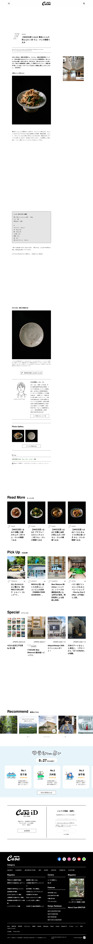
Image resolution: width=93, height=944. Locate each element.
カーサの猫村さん (52, 880)
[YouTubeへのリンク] (79, 859)
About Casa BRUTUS (76, 907)
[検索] (84, 3)
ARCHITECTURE (29, 870)
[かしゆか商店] (67, 725)
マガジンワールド (11, 928)
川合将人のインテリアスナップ (34, 891)
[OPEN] (8, 3)
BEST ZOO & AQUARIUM (54, 920)
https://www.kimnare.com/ (37, 412)
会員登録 (27, 831)
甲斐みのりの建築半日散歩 (14, 880)
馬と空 (49, 883)
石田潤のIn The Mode (32, 894)
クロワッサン (27, 926)
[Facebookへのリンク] (59, 859)
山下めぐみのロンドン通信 (14, 894)
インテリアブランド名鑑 (13, 906)
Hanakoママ (64, 926)
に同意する (65, 823)
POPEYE (20, 926)
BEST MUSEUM (52, 917)
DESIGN (10, 870)
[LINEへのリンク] (84, 859)
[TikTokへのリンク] (74, 859)
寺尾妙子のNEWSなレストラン (15, 889)
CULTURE (71, 870)
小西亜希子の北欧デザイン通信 (15, 897)
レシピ (31, 459)
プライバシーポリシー (63, 823)
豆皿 (35, 459)
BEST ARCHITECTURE (54, 911)
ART (39, 870)
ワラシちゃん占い (52, 901)
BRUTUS (14, 926)
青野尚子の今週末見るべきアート (16, 883)
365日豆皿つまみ (16, 459)
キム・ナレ (25, 459)
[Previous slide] (28, 737)
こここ (76, 926)
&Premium (45, 926)
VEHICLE (62, 870)
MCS (81, 926)
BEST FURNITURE (53, 914)
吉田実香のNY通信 (12, 891)
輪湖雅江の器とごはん (32, 880)
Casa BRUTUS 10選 (53, 895)
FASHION (18, 870)
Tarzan (52, 926)
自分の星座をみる (46, 792)
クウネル (71, 926)
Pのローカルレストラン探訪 (33, 897)
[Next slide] (65, 737)
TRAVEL (53, 870)
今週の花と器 (51, 898)
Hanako (39, 926)
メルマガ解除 (66, 834)
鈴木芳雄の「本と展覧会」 (33, 889)
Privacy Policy (16, 931)
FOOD (46, 870)
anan (8, 926)
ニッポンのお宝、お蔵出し (33, 900)
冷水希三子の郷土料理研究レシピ (35, 906)
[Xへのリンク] (64, 859)
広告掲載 (9, 931)
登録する (66, 831)
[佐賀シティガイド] (28, 725)
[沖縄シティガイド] (48, 725)
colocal (57, 926)
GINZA (33, 926)
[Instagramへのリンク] (69, 859)
